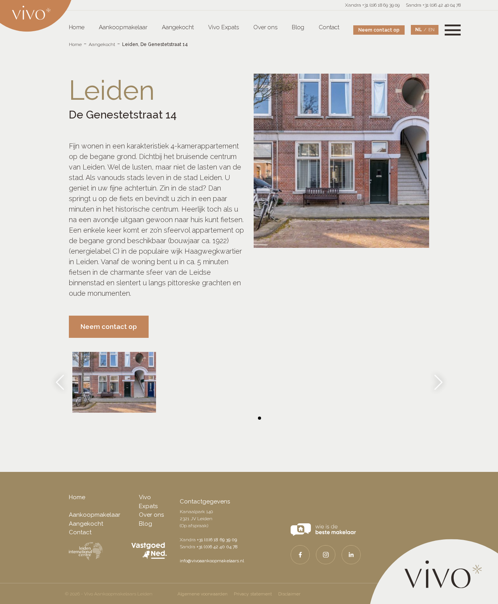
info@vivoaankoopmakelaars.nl (212, 560)
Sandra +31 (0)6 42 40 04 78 (433, 5)
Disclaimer (289, 594)
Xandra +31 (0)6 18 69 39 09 (372, 5)
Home (76, 27)
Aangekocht (178, 27)
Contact (329, 27)
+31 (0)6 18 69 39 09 (217, 539)
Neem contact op (379, 30)
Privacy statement (253, 594)
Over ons (265, 27)
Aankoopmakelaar (123, 27)
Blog (298, 27)
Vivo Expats (223, 27)
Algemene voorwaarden (202, 594)
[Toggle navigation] (453, 29)
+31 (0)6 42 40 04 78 (217, 546)
